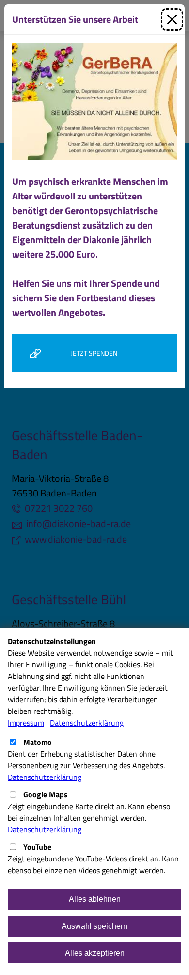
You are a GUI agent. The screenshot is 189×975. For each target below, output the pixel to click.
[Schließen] (172, 19)
